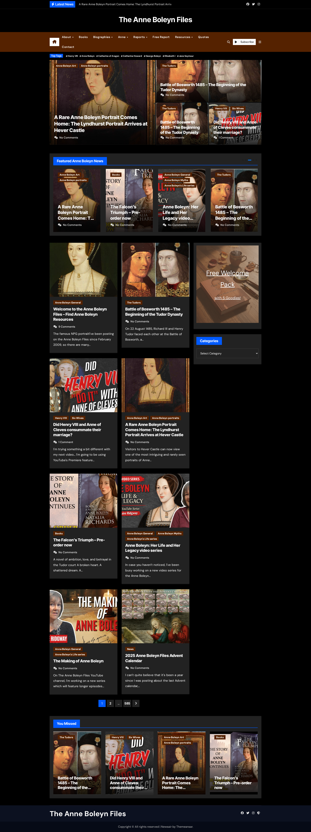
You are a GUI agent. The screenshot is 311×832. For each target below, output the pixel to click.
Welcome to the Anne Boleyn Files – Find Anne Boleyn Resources (80, 314)
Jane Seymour (186, 56)
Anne (122, 37)
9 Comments (66, 326)
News (130, 649)
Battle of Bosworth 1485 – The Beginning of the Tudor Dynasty (180, 127)
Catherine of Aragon (108, 56)
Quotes (203, 37)
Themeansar (184, 827)
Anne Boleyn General (125, 174)
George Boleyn (153, 56)
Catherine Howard (132, 56)
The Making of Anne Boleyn (78, 661)
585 (127, 703)
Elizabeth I (170, 56)
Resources (183, 37)
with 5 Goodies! (228, 298)
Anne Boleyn (88, 56)
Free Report (161, 37)
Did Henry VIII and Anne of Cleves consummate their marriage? (235, 127)
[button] (259, 42)
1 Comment (226, 137)
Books (83, 37)
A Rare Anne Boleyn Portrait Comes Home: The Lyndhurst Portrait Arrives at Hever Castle (154, 429)
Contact (68, 47)
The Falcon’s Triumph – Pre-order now (98, 130)
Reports (139, 37)
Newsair (166, 827)
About (67, 37)
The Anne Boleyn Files (155, 19)
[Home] (54, 42)
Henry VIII (73, 56)
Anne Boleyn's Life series (127, 185)
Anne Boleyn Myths (124, 180)
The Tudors (169, 65)
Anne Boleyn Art (137, 418)
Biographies (102, 37)
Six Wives (238, 108)
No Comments (68, 137)
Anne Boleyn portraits (165, 418)
